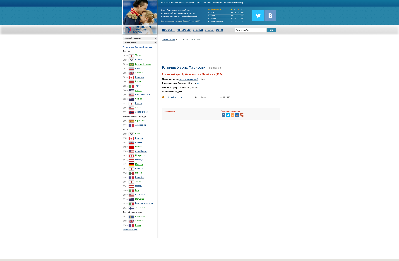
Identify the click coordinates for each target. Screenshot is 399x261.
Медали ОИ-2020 (214, 9)
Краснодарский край (188, 79)
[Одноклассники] (232, 115)
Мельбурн (139, 199)
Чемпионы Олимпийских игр (137, 47)
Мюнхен (139, 164)
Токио (138, 55)
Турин (138, 85)
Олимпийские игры (130, 230)
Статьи (198, 29)
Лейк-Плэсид (141, 151)
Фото (219, 29)
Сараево (139, 142)
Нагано (138, 103)
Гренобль (139, 177)
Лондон (139, 72)
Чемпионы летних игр (212, 3)
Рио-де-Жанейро (143, 64)
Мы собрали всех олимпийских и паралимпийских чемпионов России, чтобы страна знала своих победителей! (179, 13)
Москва (138, 146)
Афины (138, 90)
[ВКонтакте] (223, 115)
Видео (209, 29)
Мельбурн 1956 (175, 97)
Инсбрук (139, 159)
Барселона (140, 120)
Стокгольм (140, 216)
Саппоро (139, 168)
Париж (138, 225)
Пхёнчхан (139, 59)
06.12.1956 (225, 97)
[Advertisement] (219, 52)
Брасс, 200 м (200, 97)
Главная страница (168, 39)
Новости (168, 29)
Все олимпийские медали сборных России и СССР (180, 21)
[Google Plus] (241, 115)
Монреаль (139, 155)
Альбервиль (140, 125)
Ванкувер (139, 77)
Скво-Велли (140, 194)
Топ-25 (199, 3)
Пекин (138, 81)
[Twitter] (228, 115)
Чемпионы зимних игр (233, 3)
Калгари (139, 138)
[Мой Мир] (237, 115)
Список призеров (186, 3)
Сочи (137, 68)
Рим (137, 190)
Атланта (138, 107)
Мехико (138, 172)
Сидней (138, 98)
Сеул (137, 133)
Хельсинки (140, 207)
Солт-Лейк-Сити (142, 94)
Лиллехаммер (141, 112)
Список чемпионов (169, 3)
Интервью (184, 29)
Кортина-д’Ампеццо (144, 203)
